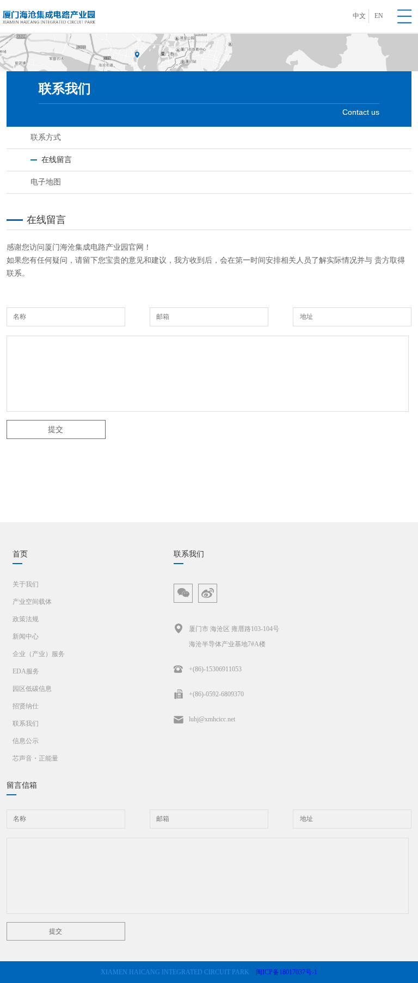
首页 (20, 554)
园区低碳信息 (32, 689)
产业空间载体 (32, 601)
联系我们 (26, 723)
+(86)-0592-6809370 (216, 694)
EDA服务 (26, 671)
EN (378, 16)
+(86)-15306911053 (215, 669)
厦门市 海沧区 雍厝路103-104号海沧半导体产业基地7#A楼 (234, 636)
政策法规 (26, 619)
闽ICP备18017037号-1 (286, 972)
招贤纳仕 (26, 706)
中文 (359, 16)
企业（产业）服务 (39, 654)
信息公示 (26, 741)
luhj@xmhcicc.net (212, 719)
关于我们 (26, 584)
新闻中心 (26, 636)
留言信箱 (22, 785)
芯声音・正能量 (35, 758)
